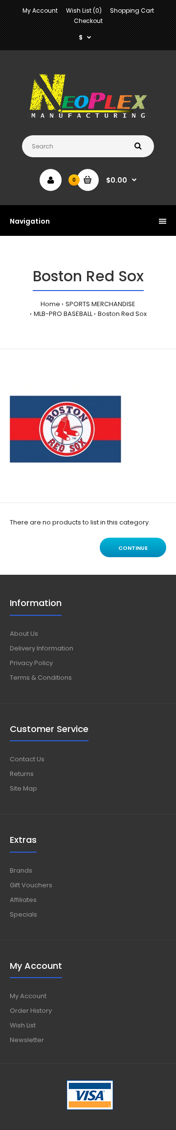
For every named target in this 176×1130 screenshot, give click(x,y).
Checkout (88, 21)
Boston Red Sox (122, 313)
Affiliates (23, 899)
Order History (31, 1010)
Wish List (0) (84, 10)
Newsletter (27, 1040)
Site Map (23, 788)
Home (50, 304)
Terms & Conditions (41, 677)
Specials (23, 914)
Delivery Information (41, 648)
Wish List (23, 1025)
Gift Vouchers (31, 885)
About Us (24, 633)
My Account (40, 10)
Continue (133, 548)
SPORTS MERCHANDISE (100, 304)
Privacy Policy (31, 663)
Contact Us (27, 759)
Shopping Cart (132, 10)
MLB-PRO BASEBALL (63, 313)
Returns (22, 773)
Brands (21, 870)
